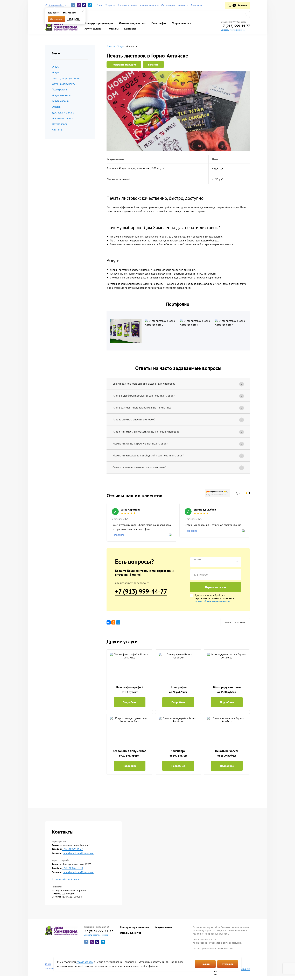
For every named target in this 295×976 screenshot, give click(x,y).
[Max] (84, 5)
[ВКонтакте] (109, 622)
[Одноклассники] (113, 622)
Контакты (130, 28)
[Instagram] (79, 5)
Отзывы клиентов (130, 932)
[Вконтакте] (73, 5)
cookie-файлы (84, 962)
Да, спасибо (56, 18)
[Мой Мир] (118, 622)
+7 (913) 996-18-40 (72, 868)
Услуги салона (163, 927)
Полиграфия (158, 23)
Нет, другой (73, 18)
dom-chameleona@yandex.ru (78, 853)
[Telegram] (90, 5)
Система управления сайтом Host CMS (213, 948)
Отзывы (113, 28)
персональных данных (207, 598)
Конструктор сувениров (98, 23)
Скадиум (245, 968)
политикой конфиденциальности (212, 601)
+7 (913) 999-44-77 (235, 26)
